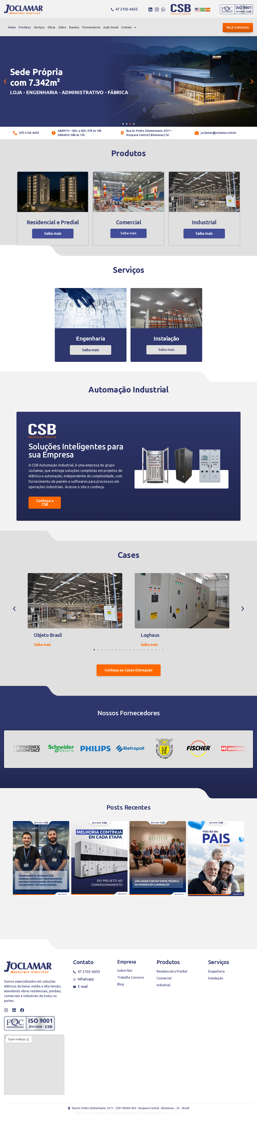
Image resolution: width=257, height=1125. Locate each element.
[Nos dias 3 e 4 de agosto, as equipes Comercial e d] (158, 858)
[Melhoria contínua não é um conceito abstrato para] (99, 858)
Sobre (62, 27)
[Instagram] (157, 9)
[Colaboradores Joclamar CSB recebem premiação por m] (41, 858)
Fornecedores (91, 27)
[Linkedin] (150, 9)
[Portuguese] (202, 9)
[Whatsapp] (163, 9)
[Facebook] (22, 1010)
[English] (197, 9)
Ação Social (110, 27)
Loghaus (150, 635)
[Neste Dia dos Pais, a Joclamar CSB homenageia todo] (216, 858)
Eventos (74, 27)
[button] (5, 81)
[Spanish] (208, 9)
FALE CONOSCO (238, 27)
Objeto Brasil (48, 635)
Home (12, 27)
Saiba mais (52, 233)
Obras (51, 27)
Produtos (25, 27)
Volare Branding (174, 1113)
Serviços (39, 27)
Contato (126, 27)
